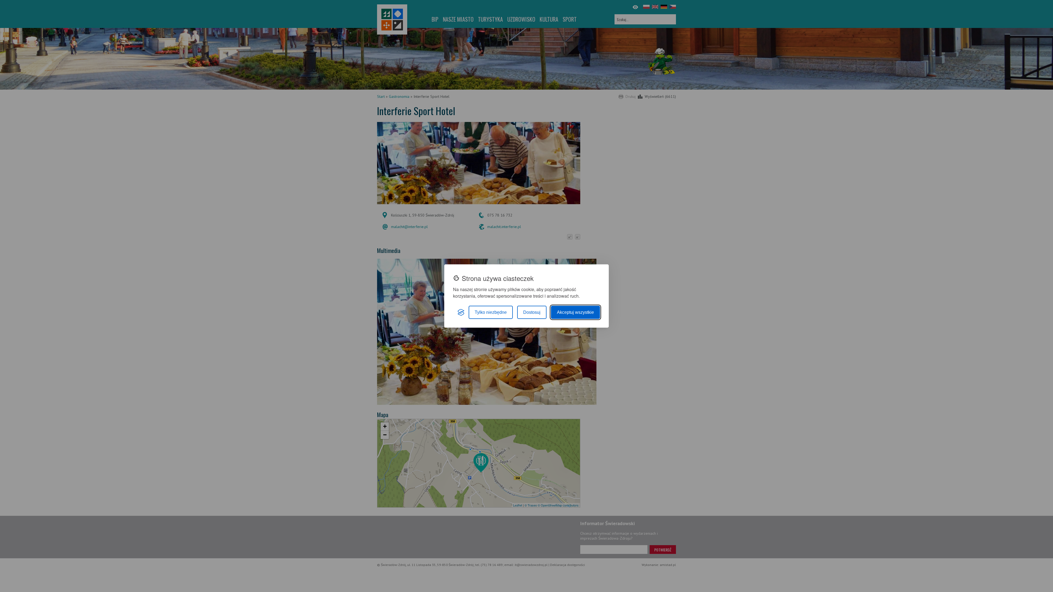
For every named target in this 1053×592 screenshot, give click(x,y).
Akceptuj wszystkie (575, 312)
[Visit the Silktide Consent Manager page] (461, 312)
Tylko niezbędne (491, 312)
